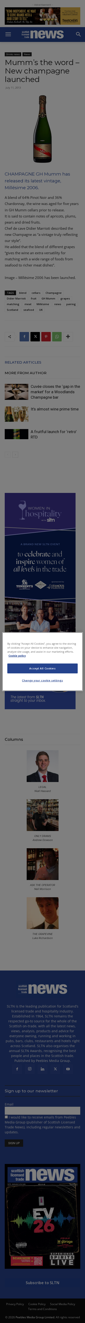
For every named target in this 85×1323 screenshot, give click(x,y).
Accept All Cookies (42, 668)
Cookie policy (17, 655)
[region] (42, 661)
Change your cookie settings (42, 680)
